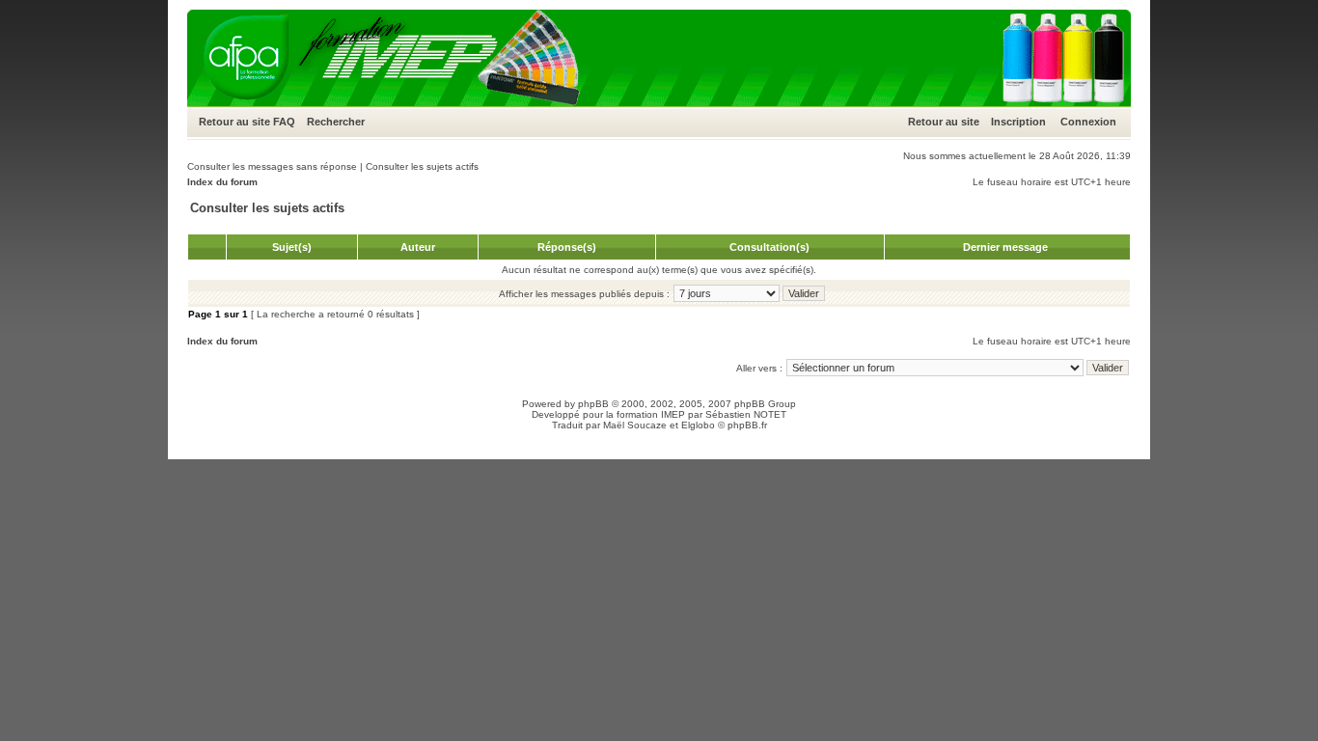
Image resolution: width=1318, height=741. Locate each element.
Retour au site (234, 121)
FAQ (284, 121)
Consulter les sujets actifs (422, 166)
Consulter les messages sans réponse (272, 166)
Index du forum (222, 182)
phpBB (593, 403)
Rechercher (336, 121)
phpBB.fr (747, 425)
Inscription (1018, 121)
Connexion (1088, 121)
